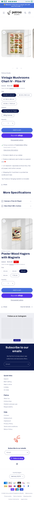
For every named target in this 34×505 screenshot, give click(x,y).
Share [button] (5, 184)
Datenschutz (8, 418)
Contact (6, 415)
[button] (4, 13)
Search (6, 379)
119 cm (14, 275)
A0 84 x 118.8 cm (9, 103)
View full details (25, 307)
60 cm (23, 271)
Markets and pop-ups (10, 404)
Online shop (8, 401)
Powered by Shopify (18, 493)
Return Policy (8, 429)
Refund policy (28, 493)
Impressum (7, 421)
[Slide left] (13, 68)
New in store (8, 384)
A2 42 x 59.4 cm (24, 95)
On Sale (6, 390)
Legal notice (24, 499)
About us (7, 398)
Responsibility (8, 407)
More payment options (17, 140)
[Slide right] (21, 68)
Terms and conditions (11, 426)
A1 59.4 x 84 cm (8, 99)
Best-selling (7, 381)
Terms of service (17, 496)
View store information (10, 150)
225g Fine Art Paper (10, 111)
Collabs (6, 387)
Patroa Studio (9, 493)
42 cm (15, 271)
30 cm (6, 271)
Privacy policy (8, 496)
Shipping (11, 88)
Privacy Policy (8, 423)
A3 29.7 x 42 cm (8, 95)
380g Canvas (7, 115)
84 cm (6, 276)
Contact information (13, 499)
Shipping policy (27, 496)
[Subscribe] (28, 364)
